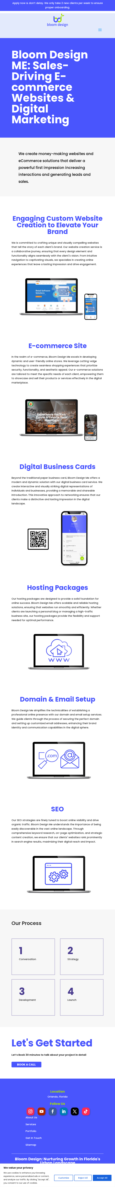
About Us (31, 1117)
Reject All (83, 1177)
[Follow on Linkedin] (64, 1111)
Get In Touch (34, 1138)
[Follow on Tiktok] (86, 1111)
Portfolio (31, 1131)
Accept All (102, 1177)
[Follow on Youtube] (41, 1111)
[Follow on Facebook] (53, 1111)
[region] (57, 1175)
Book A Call (26, 1065)
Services (31, 1124)
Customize (63, 1177)
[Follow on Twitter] (75, 1111)
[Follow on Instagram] (30, 1111)
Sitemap (31, 1145)
